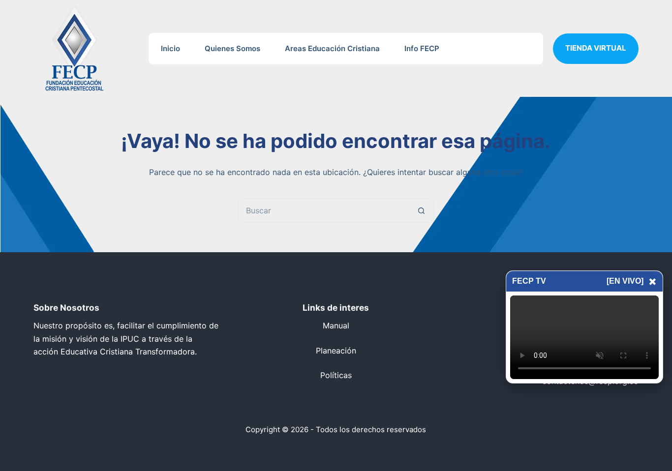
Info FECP (421, 48)
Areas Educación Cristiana (332, 48)
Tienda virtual (595, 48)
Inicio (170, 48)
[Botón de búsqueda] (422, 210)
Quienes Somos (232, 48)
